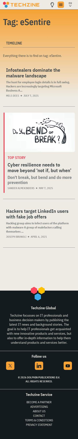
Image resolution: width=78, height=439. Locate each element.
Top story (17, 157)
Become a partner (39, 402)
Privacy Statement (39, 425)
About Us (39, 411)
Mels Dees (12, 95)
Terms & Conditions (39, 420)
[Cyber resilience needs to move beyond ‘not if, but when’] (40, 132)
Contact (39, 416)
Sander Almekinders (21, 188)
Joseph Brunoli (16, 236)
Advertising (39, 406)
